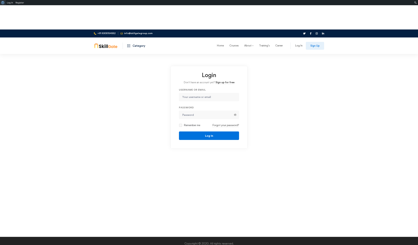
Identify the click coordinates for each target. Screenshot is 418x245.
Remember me (191, 125)
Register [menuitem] (20, 2)
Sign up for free (225, 82)
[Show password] (235, 115)
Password (186, 107)
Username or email (192, 89)
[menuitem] (3, 2)
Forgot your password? (225, 125)
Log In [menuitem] (10, 2)
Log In (209, 135)
